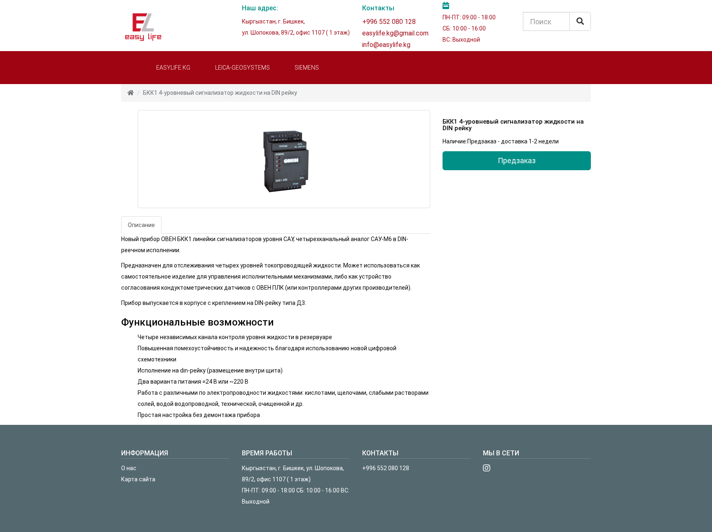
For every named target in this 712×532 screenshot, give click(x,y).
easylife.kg (173, 67)
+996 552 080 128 (389, 22)
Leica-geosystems (242, 67)
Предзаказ (517, 160)
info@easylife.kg (386, 45)
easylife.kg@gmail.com (395, 33)
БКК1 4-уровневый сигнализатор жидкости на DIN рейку (220, 92)
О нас (128, 468)
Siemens (307, 67)
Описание (141, 225)
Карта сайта (138, 479)
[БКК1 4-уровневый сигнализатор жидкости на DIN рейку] (284, 159)
